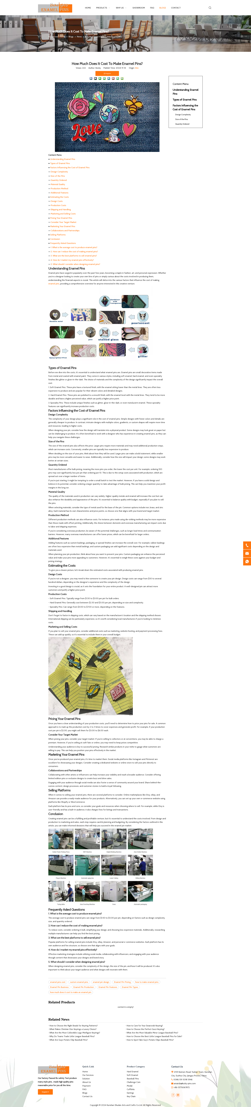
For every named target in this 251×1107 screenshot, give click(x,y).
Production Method (59, 188)
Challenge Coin (133, 1082)
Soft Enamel (132, 1075)
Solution (86, 1078)
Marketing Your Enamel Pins (62, 226)
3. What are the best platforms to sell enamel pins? (74, 255)
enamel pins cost (57, 982)
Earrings (130, 1093)
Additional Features (59, 192)
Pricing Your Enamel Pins (61, 218)
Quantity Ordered (59, 180)
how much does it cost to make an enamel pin (70, 992)
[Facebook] (173, 1095)
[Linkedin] (178, 1095)
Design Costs (57, 201)
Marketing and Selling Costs (63, 213)
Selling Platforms (58, 234)
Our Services (88, 1075)
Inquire (45, 1092)
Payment (86, 1086)
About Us (86, 1082)
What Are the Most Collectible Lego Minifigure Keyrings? (74, 1032)
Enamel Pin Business (59, 987)
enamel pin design (101, 982)
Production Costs (58, 205)
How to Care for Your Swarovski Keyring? (145, 1025)
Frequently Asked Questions (63, 243)
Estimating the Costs (59, 197)
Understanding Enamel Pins (62, 159)
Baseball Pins (133, 1078)
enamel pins (53, 283)
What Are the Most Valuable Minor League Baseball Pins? (152, 1032)
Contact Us (87, 1096)
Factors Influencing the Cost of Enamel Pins (70, 167)
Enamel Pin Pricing (122, 982)
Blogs (84, 1093)
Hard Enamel (132, 1071)
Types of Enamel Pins (60, 163)
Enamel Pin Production (83, 987)
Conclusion (55, 239)
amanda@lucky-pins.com (185, 1083)
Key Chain (131, 1096)
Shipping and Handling (61, 209)
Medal (129, 1086)
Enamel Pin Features (108, 987)
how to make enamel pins (146, 982)
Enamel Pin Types (130, 987)
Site (137, 68)
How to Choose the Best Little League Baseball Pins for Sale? (154, 1036)
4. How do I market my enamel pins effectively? (72, 260)
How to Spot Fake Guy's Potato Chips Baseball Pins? (150, 1040)
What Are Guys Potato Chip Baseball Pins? (68, 1040)
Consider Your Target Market (63, 222)
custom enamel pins (79, 982)
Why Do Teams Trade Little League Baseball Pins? (72, 1036)
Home (85, 1071)
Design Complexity (59, 171)
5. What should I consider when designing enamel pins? (75, 264)
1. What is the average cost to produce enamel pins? (74, 247)
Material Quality (58, 184)
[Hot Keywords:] (210, 8)
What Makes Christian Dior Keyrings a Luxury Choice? (72, 1029)
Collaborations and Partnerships (65, 230)
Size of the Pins (58, 176)
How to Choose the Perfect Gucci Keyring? (146, 1029)
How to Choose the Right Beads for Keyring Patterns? (73, 1025)
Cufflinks (131, 1089)
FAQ (84, 1089)
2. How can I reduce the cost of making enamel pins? (74, 251)
